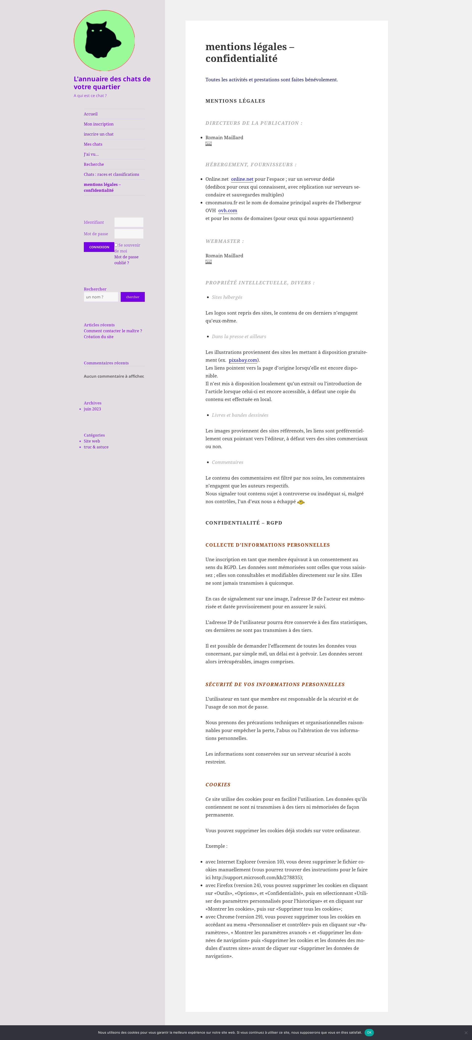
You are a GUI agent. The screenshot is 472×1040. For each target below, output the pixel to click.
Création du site (99, 336)
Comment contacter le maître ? (113, 330)
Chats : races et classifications (111, 174)
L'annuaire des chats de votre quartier (112, 82)
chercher (132, 297)
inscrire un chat (99, 134)
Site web (92, 441)
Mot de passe (96, 233)
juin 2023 (92, 409)
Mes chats (93, 144)
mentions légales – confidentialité (102, 187)
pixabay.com (243, 360)
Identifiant (94, 222)
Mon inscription (99, 124)
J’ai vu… (91, 154)
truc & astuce (96, 447)
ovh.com (227, 210)
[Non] (465, 1032)
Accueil (91, 114)
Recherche (94, 164)
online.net (242, 179)
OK (369, 1032)
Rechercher (95, 289)
